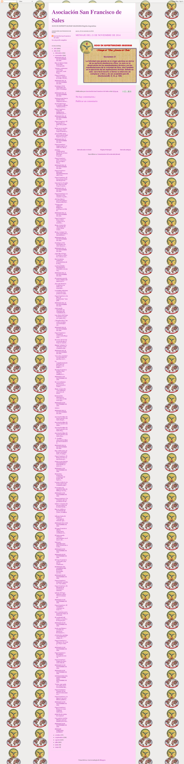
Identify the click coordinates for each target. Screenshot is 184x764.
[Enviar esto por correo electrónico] (123, 91)
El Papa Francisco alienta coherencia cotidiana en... (61, 531)
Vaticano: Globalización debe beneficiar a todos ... (61, 544)
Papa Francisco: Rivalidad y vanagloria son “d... (60, 655)
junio (57, 745)
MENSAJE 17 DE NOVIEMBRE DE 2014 (61, 378)
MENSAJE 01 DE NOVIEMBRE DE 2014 (61, 725)
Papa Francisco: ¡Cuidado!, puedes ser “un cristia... (61, 582)
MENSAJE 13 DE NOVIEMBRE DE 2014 (61, 470)
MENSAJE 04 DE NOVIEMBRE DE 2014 (61, 666)
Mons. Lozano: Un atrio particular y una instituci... (61, 233)
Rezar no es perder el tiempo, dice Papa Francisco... (61, 130)
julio (56, 742)
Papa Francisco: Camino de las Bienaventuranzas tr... (61, 692)
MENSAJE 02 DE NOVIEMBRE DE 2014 (61, 703)
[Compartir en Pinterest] (130, 91)
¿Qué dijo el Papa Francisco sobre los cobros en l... (61, 255)
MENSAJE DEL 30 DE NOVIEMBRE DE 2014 (61, 82)
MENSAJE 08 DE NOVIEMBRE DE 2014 (61, 576)
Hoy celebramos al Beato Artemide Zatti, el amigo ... (61, 452)
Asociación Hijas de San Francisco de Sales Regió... (61, 418)
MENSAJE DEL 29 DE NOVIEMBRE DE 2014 (61, 94)
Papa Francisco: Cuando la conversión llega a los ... (61, 335)
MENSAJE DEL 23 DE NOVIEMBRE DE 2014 (61, 239)
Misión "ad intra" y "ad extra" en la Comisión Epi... (61, 346)
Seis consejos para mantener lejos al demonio (61, 613)
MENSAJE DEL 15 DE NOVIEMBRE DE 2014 (61, 412)
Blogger (102, 760)
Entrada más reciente (84, 150)
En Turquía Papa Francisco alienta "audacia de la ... (61, 105)
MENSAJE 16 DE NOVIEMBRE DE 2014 (61, 404)
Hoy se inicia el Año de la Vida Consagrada (61, 64)
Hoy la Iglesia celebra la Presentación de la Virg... (61, 261)
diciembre (58, 53)
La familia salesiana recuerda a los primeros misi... (61, 292)
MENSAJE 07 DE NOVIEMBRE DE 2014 (61, 601)
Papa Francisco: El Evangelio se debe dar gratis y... (61, 124)
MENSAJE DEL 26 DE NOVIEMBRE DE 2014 (61, 166)
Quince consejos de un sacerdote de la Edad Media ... (61, 505)
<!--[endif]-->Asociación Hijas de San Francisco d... (61, 441)
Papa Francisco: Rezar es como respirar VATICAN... (60, 710)
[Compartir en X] (127, 91)
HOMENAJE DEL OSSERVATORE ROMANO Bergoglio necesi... (60, 570)
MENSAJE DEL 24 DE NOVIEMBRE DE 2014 (61, 214)
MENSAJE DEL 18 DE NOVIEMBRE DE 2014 (61, 352)
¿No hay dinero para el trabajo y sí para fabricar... (61, 200)
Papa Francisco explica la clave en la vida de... (60, 661)
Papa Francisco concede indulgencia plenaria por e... (61, 111)
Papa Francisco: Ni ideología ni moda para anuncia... (61, 588)
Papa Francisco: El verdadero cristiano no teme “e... (61, 607)
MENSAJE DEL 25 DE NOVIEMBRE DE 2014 (61, 190)
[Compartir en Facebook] (129, 91)
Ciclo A (57, 408)
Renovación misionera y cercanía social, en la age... (61, 398)
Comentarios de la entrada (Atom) (108, 154)
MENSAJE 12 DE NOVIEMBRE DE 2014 (61, 494)
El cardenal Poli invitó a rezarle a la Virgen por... (61, 619)
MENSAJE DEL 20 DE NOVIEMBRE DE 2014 (61, 304)
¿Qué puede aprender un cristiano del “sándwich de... (60, 311)
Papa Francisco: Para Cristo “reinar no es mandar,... (60, 221)
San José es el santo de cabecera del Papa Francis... (61, 184)
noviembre (59, 55)
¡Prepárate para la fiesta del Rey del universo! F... (61, 280)
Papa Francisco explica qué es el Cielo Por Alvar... (61, 146)
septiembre (59, 737)
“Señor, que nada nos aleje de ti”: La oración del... (61, 686)
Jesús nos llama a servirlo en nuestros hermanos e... (60, 631)
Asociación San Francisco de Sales (62, 37)
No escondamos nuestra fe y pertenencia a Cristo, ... (60, 384)
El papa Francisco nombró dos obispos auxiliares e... (61, 372)
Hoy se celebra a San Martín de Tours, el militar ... (61, 512)
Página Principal (105, 150)
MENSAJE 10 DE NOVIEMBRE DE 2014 (61, 550)
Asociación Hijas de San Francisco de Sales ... (61, 424)
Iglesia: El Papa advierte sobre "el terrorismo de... (60, 595)
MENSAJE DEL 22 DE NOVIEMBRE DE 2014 (61, 250)
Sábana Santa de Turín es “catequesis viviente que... (60, 518)
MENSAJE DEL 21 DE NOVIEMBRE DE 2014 (61, 274)
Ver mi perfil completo (59, 40)
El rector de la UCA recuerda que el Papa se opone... (61, 341)
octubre (58, 735)
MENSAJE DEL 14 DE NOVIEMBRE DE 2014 (61, 447)
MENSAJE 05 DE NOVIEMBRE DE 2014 (61, 649)
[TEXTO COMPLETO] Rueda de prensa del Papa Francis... (61, 153)
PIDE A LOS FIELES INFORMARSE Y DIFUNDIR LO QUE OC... (61, 464)
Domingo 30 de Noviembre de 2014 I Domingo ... (61, 88)
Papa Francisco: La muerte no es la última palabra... (61, 698)
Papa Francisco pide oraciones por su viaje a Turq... (60, 161)
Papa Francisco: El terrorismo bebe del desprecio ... (61, 179)
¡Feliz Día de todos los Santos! (61, 715)
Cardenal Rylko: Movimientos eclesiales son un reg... (61, 268)
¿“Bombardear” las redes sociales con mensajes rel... (61, 323)
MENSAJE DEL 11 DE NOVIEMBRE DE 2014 (61, 524)
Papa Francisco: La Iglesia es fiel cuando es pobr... (61, 195)
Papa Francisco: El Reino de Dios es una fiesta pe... (61, 457)
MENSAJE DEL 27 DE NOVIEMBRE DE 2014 (61, 140)
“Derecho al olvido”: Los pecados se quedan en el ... (61, 357)
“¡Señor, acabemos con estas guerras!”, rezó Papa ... (61, 71)
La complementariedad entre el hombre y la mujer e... (61, 364)
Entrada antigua (125, 150)
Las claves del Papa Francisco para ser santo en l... (61, 316)
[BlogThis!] (125, 91)
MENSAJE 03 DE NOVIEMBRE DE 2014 (61, 672)
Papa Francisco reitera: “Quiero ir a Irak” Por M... (61, 77)
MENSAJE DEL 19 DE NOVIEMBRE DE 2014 (61, 329)
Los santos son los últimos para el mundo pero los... (61, 719)
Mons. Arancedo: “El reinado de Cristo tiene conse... (60, 227)
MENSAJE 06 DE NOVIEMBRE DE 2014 (61, 624)
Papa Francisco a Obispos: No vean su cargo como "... (61, 643)
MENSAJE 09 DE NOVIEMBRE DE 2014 (61, 556)
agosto (57, 740)
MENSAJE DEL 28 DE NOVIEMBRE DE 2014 (61, 117)
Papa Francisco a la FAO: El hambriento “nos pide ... (61, 298)
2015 (55, 48)
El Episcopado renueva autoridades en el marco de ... (61, 538)
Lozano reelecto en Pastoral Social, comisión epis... (61, 483)
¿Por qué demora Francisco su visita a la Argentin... (60, 286)
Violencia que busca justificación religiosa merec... (61, 100)
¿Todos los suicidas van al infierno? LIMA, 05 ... (61, 636)
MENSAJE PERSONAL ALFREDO (59, 730)
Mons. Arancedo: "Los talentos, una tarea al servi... (60, 391)
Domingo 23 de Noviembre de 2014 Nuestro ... (60, 244)
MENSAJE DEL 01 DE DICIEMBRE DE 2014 (60, 59)
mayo (57, 747)
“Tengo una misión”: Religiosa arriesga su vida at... (61, 207)
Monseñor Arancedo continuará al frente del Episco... (60, 477)
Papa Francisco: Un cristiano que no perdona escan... (61, 500)
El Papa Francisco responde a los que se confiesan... (61, 562)
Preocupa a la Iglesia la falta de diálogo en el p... (61, 489)
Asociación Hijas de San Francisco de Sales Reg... (61, 429)
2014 (55, 51)
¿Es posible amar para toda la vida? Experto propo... (61, 135)
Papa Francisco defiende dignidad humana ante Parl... (61, 173)
